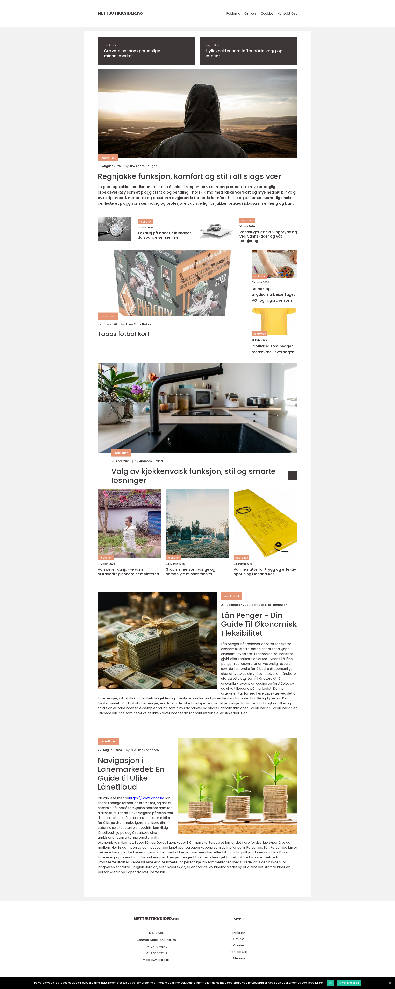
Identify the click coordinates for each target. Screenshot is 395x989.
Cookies (267, 13)
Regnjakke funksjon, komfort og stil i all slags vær (189, 176)
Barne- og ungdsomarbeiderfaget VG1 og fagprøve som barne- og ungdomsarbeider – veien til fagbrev (273, 295)
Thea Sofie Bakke (138, 324)
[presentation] (292, 475)
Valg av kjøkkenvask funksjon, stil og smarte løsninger (193, 476)
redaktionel (231, 596)
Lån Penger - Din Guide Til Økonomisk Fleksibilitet (259, 624)
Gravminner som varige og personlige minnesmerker (190, 571)
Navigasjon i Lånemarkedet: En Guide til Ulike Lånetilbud (131, 773)
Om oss (250, 13)
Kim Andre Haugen (143, 166)
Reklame (233, 13)
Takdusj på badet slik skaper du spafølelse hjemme (164, 235)
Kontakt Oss (287, 13)
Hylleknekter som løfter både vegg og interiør (244, 53)
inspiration (110, 45)
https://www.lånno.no (146, 798)
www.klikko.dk (160, 960)
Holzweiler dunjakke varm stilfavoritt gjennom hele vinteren (128, 571)
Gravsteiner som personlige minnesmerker (132, 53)
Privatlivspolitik (349, 982)
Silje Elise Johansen (273, 604)
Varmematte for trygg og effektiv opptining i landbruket (265, 571)
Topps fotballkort (124, 334)
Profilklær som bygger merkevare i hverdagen (273, 349)
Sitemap (239, 958)
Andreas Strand (151, 461)
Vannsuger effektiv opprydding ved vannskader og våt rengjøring (268, 236)
